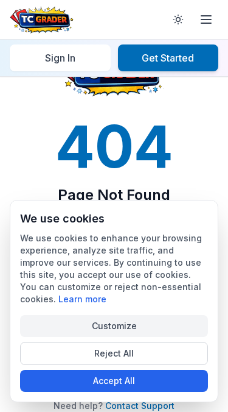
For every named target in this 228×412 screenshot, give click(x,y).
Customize (114, 326)
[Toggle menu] (206, 19)
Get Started (168, 58)
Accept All (114, 380)
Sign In (60, 58)
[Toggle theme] (178, 19)
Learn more (82, 299)
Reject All (114, 353)
